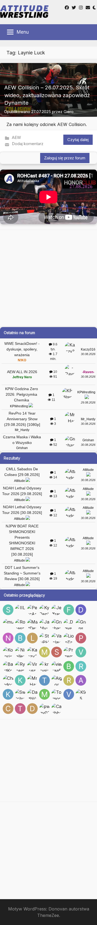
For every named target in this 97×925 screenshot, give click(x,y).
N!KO (22, 360)
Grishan (22, 448)
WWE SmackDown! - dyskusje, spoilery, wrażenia (22, 349)
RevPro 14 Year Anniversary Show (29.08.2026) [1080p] (22, 419)
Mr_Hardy (22, 430)
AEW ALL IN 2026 (22, 372)
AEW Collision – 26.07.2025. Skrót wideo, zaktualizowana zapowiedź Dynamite (47, 95)
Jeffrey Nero (22, 377)
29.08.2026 (88, 402)
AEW (16, 137)
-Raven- (88, 372)
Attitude (19, 481)
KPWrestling (19, 406)
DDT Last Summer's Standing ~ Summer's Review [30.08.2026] (22, 573)
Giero (69, 111)
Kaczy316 (88, 349)
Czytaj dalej (78, 139)
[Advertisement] (48, 278)
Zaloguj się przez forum (64, 158)
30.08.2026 (88, 354)
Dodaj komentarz (27, 143)
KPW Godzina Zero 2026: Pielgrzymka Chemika (21, 394)
